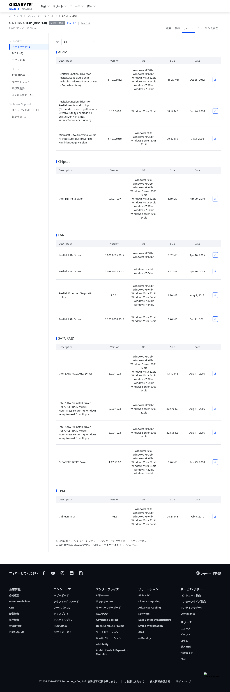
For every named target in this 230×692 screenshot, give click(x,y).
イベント (186, 634)
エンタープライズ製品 (193, 601)
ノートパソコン (62, 607)
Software (144, 613)
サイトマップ (183, 681)
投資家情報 (15, 626)
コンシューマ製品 (191, 595)
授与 (183, 659)
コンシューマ (62, 589)
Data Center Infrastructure (154, 619)
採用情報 (14, 619)
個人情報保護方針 (160, 681)
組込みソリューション (108, 638)
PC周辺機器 (60, 626)
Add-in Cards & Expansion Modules (112, 652)
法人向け (27, 9)
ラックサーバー (105, 601)
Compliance (188, 613)
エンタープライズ (107, 589)
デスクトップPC (63, 619)
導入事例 (186, 646)
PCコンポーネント (64, 632)
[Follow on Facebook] (43, 573)
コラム (184, 640)
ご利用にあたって (134, 681)
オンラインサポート (23, 110)
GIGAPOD (102, 613)
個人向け (14, 9)
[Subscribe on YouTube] (53, 573)
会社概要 (14, 595)
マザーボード (61, 595)
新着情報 (14, 613)
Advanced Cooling (107, 619)
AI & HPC (144, 595)
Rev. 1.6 (85, 23)
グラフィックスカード (66, 601)
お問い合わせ (16, 632)
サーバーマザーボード (108, 607)
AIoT (141, 632)
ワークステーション (107, 632)
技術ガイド (187, 652)
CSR (11, 607)
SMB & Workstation (150, 626)
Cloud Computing (149, 601)
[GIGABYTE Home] (22, 4)
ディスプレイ (61, 613)
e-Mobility (102, 644)
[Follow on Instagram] (62, 573)
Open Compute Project (110, 626)
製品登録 (17, 116)
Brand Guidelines (19, 601)
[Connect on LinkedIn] (71, 573)
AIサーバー (102, 595)
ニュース (186, 628)
